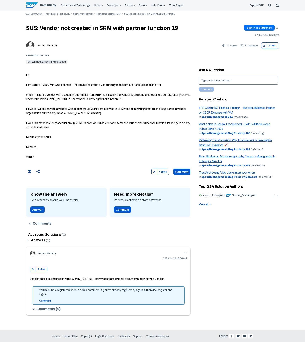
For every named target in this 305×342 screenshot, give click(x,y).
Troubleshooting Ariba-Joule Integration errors (227, 172)
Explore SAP (257, 5)
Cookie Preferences (157, 336)
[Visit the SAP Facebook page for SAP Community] (231, 336)
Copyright (86, 336)
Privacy (56, 336)
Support (138, 336)
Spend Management (83, 14)
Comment (182, 171)
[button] (264, 46)
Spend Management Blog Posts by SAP (225, 133)
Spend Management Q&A (108, 14)
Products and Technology (75, 5)
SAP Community (34, 14)
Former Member (47, 45)
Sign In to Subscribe (259, 27)
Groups (98, 5)
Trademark (124, 336)
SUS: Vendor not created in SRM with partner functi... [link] (149, 14)
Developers (114, 5)
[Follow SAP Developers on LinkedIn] (250, 336)
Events (143, 5)
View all (203, 204)
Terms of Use (70, 336)
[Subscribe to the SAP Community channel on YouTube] (244, 336)
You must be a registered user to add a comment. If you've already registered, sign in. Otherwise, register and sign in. (105, 292)
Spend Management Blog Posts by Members (229, 177)
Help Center (158, 5)
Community (48, 5)
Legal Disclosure (104, 336)
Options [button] (276, 28)
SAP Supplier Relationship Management (47, 62)
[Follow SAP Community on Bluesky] (238, 336)
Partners (130, 5)
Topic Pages (176, 5)
